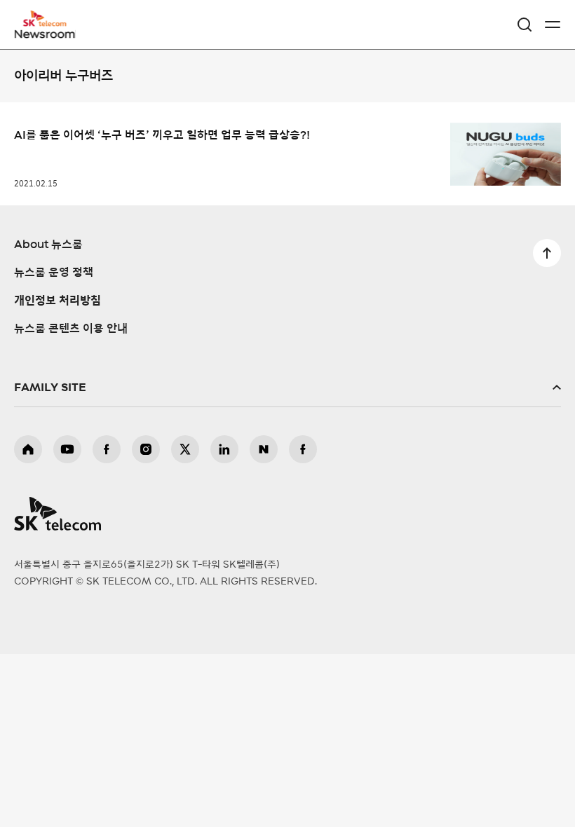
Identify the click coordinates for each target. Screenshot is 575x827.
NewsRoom (45, 33)
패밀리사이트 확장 (287, 387)
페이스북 (107, 449)
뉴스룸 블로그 (264, 449)
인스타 (146, 449)
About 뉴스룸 (48, 244)
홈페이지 (28, 449)
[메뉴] (552, 24)
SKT (49, 25)
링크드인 (224, 449)
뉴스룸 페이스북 (303, 449)
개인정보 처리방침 (57, 300)
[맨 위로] (547, 253)
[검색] (524, 24)
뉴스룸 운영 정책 (53, 272)
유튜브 (67, 449)
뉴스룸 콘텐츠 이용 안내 (71, 328)
